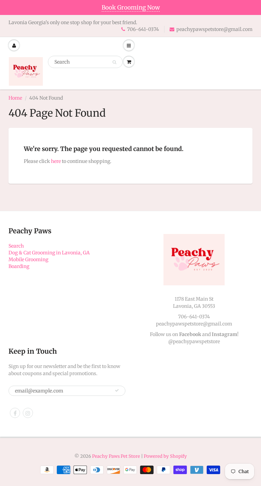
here (56, 161)
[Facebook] (15, 413)
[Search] (114, 62)
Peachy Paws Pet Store (116, 456)
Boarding (18, 266)
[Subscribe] (117, 390)
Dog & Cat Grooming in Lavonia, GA (49, 253)
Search (16, 246)
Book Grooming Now (131, 7)
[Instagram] (28, 413)
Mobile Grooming (28, 259)
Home (15, 98)
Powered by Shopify (165, 456)
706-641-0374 (143, 29)
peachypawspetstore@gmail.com (214, 29)
